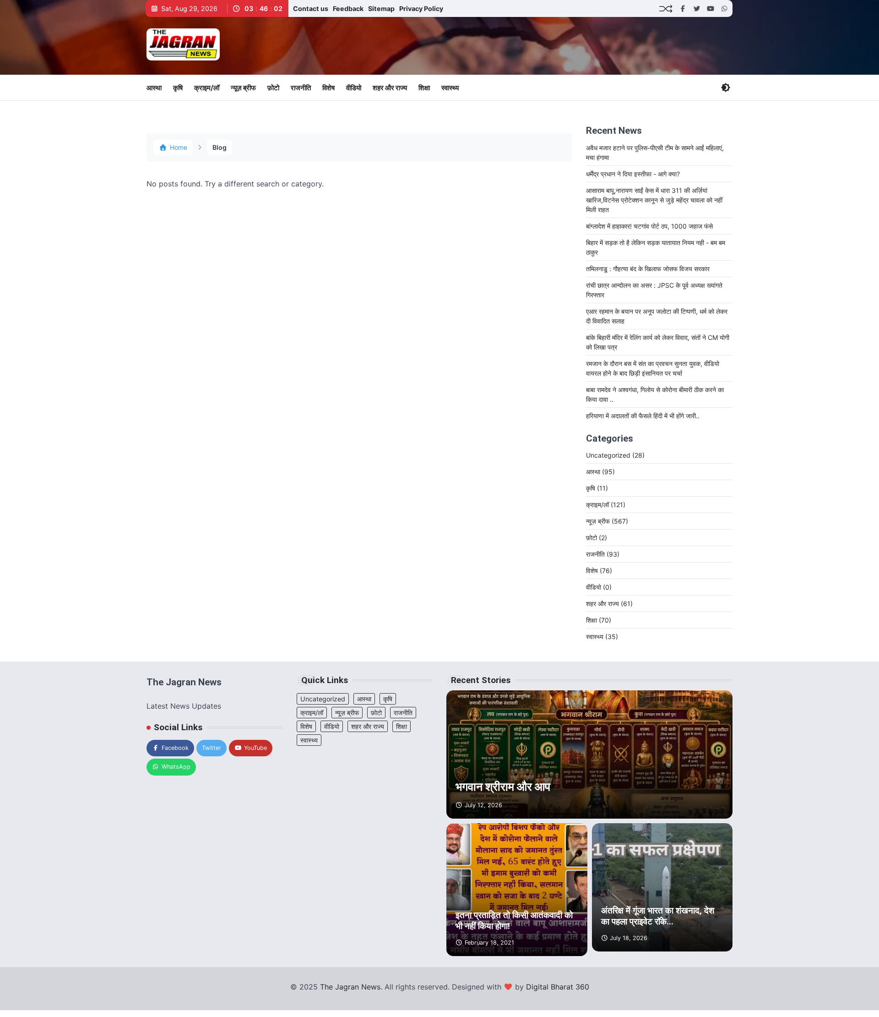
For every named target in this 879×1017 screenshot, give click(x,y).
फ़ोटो (273, 87)
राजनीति (301, 87)
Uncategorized (615, 455)
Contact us (310, 8)
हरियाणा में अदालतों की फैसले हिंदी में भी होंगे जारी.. (643, 416)
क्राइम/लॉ (206, 87)
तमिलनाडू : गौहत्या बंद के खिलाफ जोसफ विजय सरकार (648, 269)
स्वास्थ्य (450, 87)
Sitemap (381, 8)
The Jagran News (350, 986)
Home (178, 147)
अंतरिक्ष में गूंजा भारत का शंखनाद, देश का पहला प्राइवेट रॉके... (657, 916)
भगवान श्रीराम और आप (503, 786)
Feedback (348, 8)
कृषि (178, 87)
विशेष (328, 87)
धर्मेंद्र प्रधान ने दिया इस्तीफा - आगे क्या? (633, 174)
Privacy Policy (421, 8)
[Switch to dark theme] (725, 87)
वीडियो (353, 87)
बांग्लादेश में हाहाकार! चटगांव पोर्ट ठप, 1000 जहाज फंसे (649, 226)
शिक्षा (424, 87)
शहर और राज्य (390, 87)
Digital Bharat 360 (557, 986)
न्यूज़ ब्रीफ (243, 87)
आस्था (154, 87)
